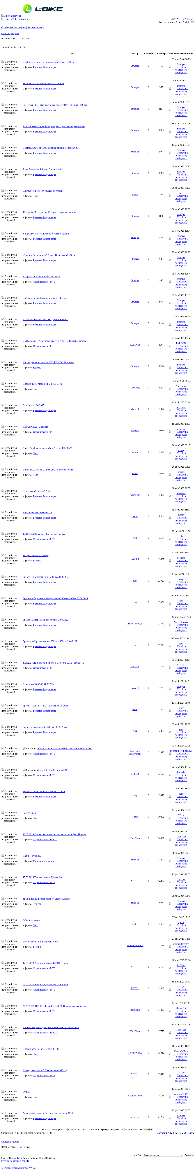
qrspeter (135, 430)
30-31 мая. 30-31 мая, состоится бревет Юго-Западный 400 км (55, 105)
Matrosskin (135, 1009)
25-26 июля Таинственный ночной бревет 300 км (48, 62)
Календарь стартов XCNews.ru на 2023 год (45, 1070)
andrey (135, 452)
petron (135, 516)
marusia (135, 1117)
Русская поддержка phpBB (15, 1161)
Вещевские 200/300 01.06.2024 (39, 684)
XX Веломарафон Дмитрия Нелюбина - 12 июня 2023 (51, 1027)
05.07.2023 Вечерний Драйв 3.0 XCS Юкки (45, 984)
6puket (135, 194)
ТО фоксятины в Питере (35, 555)
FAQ (177, 19)
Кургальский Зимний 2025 (37, 491)
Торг (35, 196)
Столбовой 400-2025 (33, 405)
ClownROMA (135, 1052)
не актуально (29, 813)
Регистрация (21, 19)
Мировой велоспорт (43, 861)
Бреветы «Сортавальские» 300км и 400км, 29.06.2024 (50, 641)
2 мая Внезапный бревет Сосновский (42, 169)
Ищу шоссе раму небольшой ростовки (43, 190)
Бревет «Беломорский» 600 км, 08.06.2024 (45, 727)
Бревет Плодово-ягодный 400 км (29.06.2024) (46, 620)
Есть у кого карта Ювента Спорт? (40, 941)
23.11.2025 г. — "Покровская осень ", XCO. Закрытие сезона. (54, 341)
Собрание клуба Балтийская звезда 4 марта (45, 298)
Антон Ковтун (134, 623)
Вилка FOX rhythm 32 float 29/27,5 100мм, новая (48, 469)
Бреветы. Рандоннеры (44, 67)
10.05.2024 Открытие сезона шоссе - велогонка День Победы (54, 834)
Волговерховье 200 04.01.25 (37, 512)
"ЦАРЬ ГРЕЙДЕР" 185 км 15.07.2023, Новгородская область (54, 1006)
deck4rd (135, 559)
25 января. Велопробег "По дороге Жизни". (45, 319)
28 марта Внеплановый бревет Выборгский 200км (49, 255)
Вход (6, 19)
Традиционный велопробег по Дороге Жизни (46, 898)
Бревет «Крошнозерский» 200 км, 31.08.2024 (46, 577)
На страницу (162, 1133)
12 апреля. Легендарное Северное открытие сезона (49, 212)
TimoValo (135, 838)
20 (185, 1133)
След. (191, 1133)
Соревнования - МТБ (44, 281)
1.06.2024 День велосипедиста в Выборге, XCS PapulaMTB (54, 662)
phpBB (16, 1158)
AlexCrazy (135, 387)
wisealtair (135, 409)
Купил (26, 1092)
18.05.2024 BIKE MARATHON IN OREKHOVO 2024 (64, 748)
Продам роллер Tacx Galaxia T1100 (41, 1049)
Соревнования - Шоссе (45, 839)
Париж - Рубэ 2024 (32, 856)
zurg (135, 580)
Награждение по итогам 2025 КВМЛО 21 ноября (48, 362)
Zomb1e (135, 774)
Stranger (135, 66)
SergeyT (135, 688)
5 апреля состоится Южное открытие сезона (46, 233)
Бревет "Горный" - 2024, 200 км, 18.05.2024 (45, 705)
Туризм (37, 904)
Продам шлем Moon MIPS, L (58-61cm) (43, 384)
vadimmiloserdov (135, 945)
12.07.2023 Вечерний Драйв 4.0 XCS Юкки (45, 963)
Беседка (37, 367)
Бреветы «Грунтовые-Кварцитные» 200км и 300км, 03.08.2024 (55, 598)
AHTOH (135, 666)
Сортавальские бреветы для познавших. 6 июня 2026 (50, 148)
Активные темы (35, 27)
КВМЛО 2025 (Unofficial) (36, 426)
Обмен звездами (31, 920)
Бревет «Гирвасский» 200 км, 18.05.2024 (44, 791)
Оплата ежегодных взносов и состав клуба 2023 (48, 1113)
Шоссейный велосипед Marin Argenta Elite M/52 (47, 448)
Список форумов (10, 33)
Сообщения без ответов (13, 27)
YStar (135, 816)
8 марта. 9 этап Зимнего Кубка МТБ (41, 276)
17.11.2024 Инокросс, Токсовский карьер (44, 534)
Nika (135, 538)
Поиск (190, 19)
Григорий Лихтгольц (135, 752)
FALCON (135, 344)
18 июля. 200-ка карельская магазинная (43, 83)
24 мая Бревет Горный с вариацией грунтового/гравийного (54, 126)
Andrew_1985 (135, 1095)
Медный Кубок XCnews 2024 (52, 770)
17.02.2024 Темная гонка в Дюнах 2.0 (42, 877)
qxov (135, 709)
